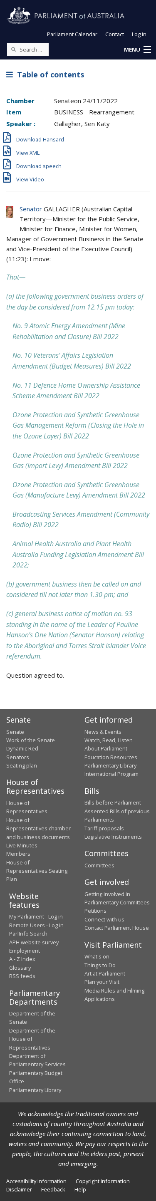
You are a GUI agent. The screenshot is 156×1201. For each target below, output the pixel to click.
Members (18, 853)
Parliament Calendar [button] (72, 34)
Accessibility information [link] (36, 1181)
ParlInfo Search (28, 933)
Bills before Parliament (112, 802)
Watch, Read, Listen (108, 740)
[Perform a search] (13, 49)
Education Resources (110, 757)
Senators (17, 757)
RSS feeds (22, 976)
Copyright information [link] (103, 1181)
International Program (111, 774)
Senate (15, 731)
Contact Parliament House (116, 927)
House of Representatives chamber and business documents (38, 828)
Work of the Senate (30, 740)
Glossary (20, 967)
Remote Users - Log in (36, 925)
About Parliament (105, 748)
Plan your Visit (101, 982)
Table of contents (48, 74)
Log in (139, 34)
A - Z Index (22, 959)
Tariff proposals (104, 828)
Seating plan (21, 765)
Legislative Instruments (113, 836)
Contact (114, 34)
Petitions (95, 910)
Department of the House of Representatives (32, 1039)
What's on (96, 956)
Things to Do (100, 965)
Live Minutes (21, 845)
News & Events (102, 731)
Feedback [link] (53, 1189)
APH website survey (34, 942)
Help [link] (80, 1189)
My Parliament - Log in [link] (36, 916)
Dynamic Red (22, 748)
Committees (99, 865)
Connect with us (104, 919)
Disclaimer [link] (19, 1189)
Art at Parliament (104, 973)
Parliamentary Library (110, 765)
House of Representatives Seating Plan (36, 871)
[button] (137, 50)
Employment (24, 950)
